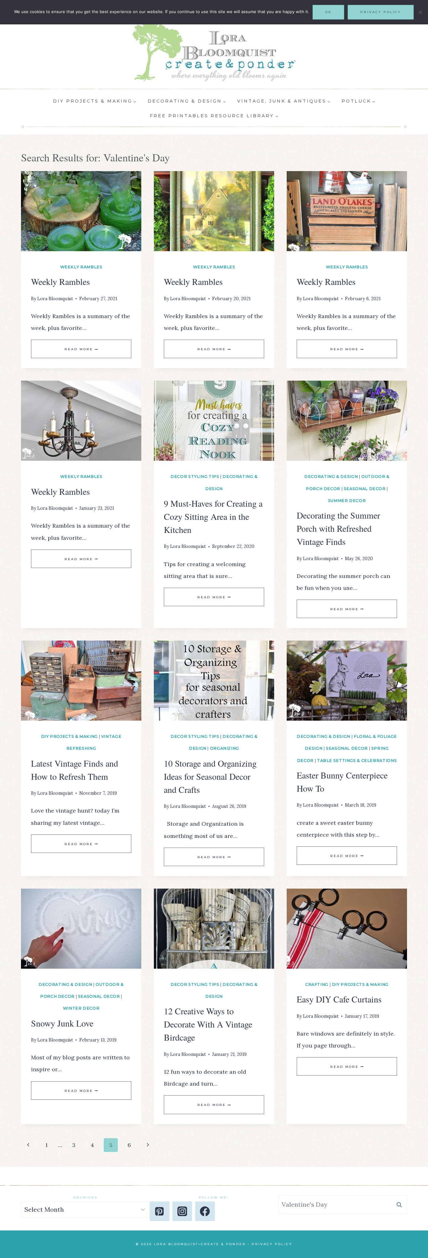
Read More (81, 349)
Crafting (316, 984)
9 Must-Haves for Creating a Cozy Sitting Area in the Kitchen (213, 516)
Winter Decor (81, 1008)
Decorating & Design (331, 476)
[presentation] (81, 211)
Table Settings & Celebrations (357, 760)
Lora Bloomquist (55, 299)
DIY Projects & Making (69, 736)
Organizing (224, 748)
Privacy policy (380, 12)
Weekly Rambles (81, 267)
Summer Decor (347, 500)
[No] (420, 12)
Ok (328, 12)
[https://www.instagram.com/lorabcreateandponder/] (182, 1211)
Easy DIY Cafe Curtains (339, 999)
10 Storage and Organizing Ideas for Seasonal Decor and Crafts (210, 776)
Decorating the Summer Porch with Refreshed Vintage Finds (338, 528)
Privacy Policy (272, 1244)
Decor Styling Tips (194, 476)
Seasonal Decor (365, 488)
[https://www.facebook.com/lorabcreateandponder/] (205, 1211)
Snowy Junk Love (62, 1023)
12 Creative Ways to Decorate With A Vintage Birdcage (208, 1024)
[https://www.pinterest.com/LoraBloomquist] (160, 1211)
